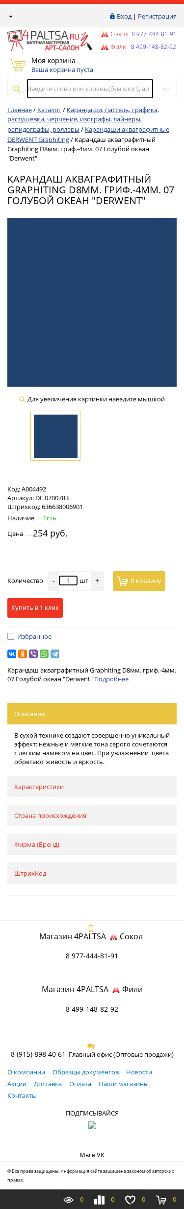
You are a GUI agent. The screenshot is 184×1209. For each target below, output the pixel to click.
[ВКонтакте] (11, 654)
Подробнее (111, 678)
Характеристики (39, 786)
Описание (29, 713)
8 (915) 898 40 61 (38, 1054)
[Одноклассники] (22, 654)
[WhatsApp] (44, 654)
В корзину (146, 580)
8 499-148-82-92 (92, 1009)
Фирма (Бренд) (36, 844)
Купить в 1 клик (35, 607)
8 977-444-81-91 (153, 34)
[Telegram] (55, 654)
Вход (124, 16)
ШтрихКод (30, 873)
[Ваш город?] (10, 16)
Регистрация (157, 16)
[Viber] (33, 654)
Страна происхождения (50, 815)
